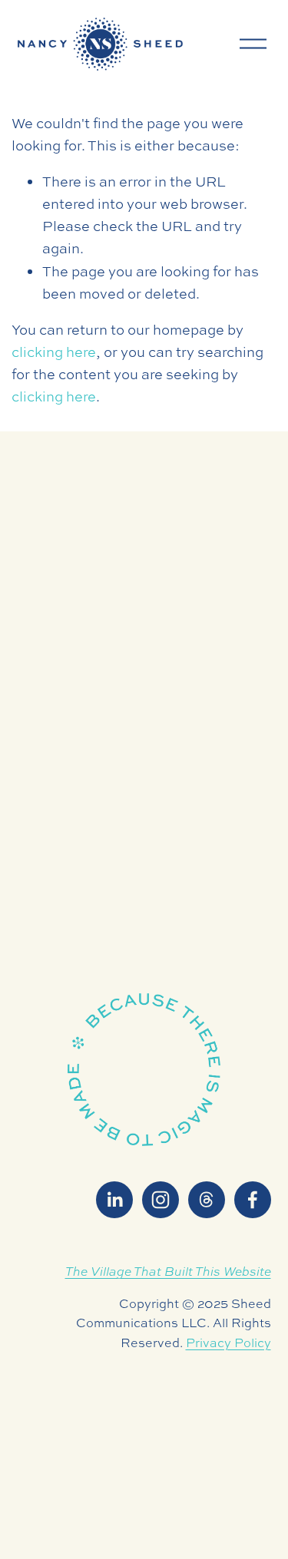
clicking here (54, 352)
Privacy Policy (228, 1342)
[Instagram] (160, 1199)
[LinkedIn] (114, 1199)
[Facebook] (252, 1199)
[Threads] (206, 1199)
